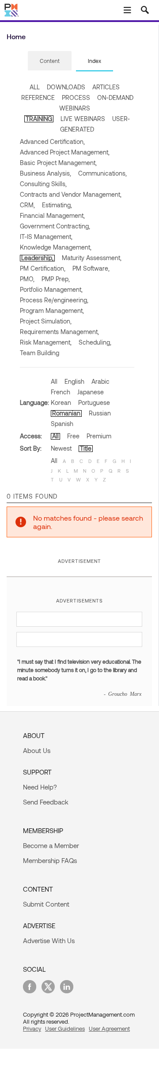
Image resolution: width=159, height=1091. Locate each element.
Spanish (62, 423)
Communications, (102, 173)
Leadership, (37, 257)
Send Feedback (45, 802)
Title (85, 448)
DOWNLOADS (66, 87)
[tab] (50, 61)
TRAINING (39, 118)
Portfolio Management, (51, 289)
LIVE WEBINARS (83, 118)
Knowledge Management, (55, 247)
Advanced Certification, (52, 141)
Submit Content (46, 904)
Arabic (100, 381)
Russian (100, 413)
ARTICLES (106, 87)
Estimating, (57, 205)
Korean (61, 402)
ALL (35, 87)
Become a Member (51, 845)
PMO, (27, 279)
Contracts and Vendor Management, (70, 194)
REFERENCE (38, 97)
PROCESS (76, 97)
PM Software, (91, 268)
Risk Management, (46, 342)
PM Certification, (42, 268)
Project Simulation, (46, 321)
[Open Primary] (127, 10)
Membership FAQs (50, 860)
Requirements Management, (59, 331)
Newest (61, 448)
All (54, 381)
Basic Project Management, (58, 162)
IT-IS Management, (46, 236)
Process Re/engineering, (54, 300)
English (74, 381)
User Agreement (109, 1028)
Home (16, 36)
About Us (36, 750)
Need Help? (40, 787)
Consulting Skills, (43, 183)
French (60, 392)
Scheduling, (95, 342)
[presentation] (49, 61)
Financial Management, (52, 215)
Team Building (39, 352)
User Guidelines (65, 1028)
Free (73, 436)
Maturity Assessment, (91, 257)
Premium (99, 436)
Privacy (32, 1028)
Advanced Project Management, (65, 152)
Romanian (66, 413)
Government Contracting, (55, 226)
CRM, (27, 205)
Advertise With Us (49, 940)
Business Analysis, (45, 173)
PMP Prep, (56, 279)
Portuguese (94, 402)
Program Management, (52, 310)
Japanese (90, 392)
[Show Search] (145, 10)
